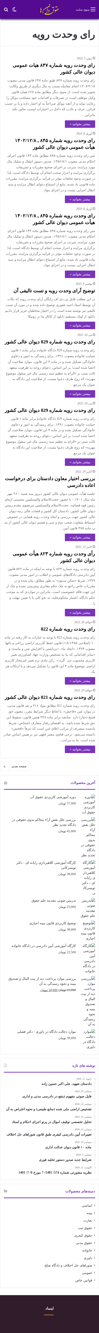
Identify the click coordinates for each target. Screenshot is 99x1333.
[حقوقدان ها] (49, 9)
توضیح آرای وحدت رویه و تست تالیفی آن (54, 290)
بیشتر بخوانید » (80, 124)
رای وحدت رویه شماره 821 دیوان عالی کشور (50, 697)
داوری (88, 1258)
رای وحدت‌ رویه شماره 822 (68, 629)
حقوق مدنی (84, 1243)
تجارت (87, 1220)
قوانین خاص (83, 1280)
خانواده (87, 1250)
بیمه (89, 1213)
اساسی (87, 1205)
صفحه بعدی (19, 766)
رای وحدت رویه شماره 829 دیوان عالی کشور (50, 341)
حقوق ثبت (85, 1228)
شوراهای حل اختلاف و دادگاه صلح (68, 1265)
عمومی (87, 1273)
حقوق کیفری (83, 1235)
